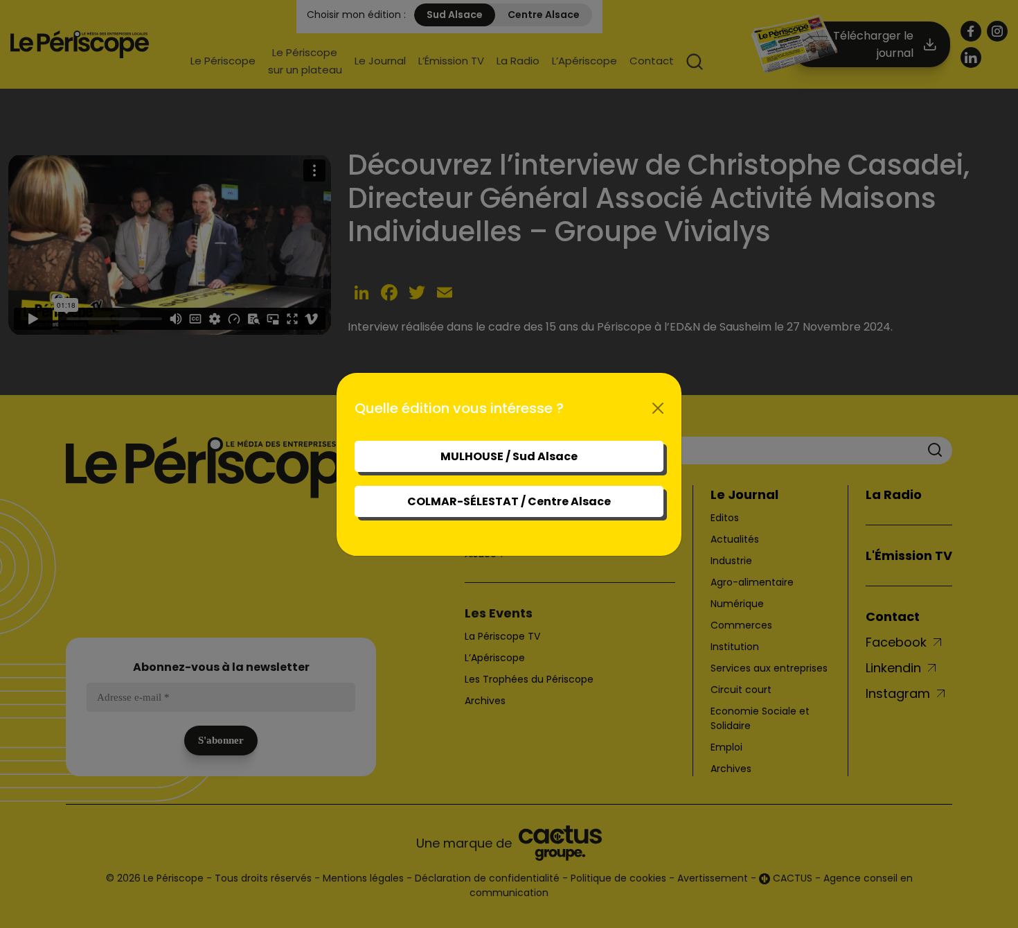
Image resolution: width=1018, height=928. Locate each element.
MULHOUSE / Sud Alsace (509, 456)
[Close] (658, 408)
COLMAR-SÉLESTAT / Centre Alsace (509, 501)
